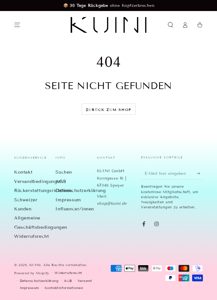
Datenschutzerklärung (80, 190)
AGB (60, 181)
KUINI (35, 265)
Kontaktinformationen (64, 288)
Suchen (63, 172)
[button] (170, 25)
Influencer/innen (74, 208)
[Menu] (17, 25)
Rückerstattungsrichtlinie (43, 190)
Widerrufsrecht (31, 236)
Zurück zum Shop (108, 109)
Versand (85, 281)
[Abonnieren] (199, 173)
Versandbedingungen (38, 181)
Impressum (68, 199)
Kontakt (23, 172)
